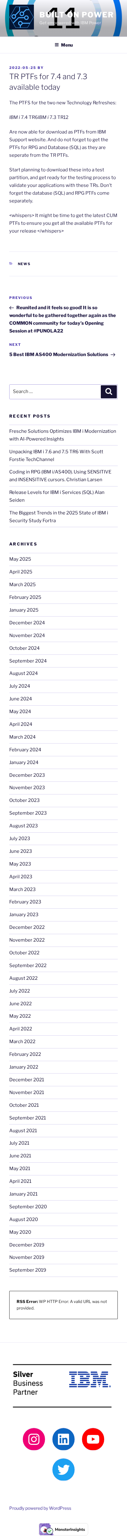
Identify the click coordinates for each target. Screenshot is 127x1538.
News (24, 264)
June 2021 (20, 1156)
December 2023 (27, 775)
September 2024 (28, 661)
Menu (67, 44)
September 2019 (27, 1270)
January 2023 (24, 914)
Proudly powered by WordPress (40, 1508)
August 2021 (23, 1130)
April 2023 (20, 877)
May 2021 (19, 1168)
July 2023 (19, 838)
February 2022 (25, 1054)
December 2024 (27, 623)
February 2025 (25, 597)
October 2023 (24, 800)
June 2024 (20, 699)
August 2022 (23, 978)
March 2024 (22, 737)
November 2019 (26, 1257)
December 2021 (26, 1080)
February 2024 (25, 750)
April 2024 (20, 724)
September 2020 (28, 1207)
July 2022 (19, 991)
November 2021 (26, 1092)
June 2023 (20, 851)
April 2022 (20, 1029)
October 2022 (24, 953)
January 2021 (23, 1194)
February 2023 (25, 902)
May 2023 (20, 864)
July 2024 (19, 686)
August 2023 (23, 826)
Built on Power (76, 14)
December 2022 (27, 927)
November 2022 (27, 940)
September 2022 (28, 965)
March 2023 (22, 889)
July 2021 (19, 1143)
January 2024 (24, 762)
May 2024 (20, 711)
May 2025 (20, 559)
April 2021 (20, 1181)
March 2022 (22, 1041)
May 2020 (20, 1232)
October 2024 (24, 648)
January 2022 (23, 1067)
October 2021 (24, 1105)
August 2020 (23, 1219)
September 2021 (27, 1118)
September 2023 (28, 813)
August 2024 (23, 673)
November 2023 (27, 787)
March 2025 (22, 584)
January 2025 (24, 610)
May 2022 (20, 1016)
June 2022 (20, 1003)
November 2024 (27, 635)
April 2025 (20, 572)
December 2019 (26, 1245)
